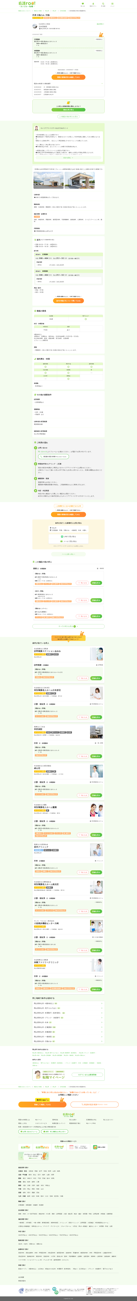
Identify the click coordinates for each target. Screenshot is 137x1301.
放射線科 (107, 1256)
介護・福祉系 (68, 1214)
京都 (28, 1185)
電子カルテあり (45, 1063)
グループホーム (66, 1226)
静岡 (33, 1182)
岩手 (40, 1171)
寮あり (75, 1269)
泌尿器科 (86, 1256)
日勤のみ (34, 1065)
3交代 (25, 1244)
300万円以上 (22, 1235)
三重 (37, 1182)
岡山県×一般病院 (69, 1055)
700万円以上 (63, 1235)
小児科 (53, 1256)
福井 (43, 1174)
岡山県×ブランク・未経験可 (87, 1053)
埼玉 (34, 1178)
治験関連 (109, 1214)
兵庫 (33, 1185)
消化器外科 (22, 1256)
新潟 (30, 1174)
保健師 (35, 1205)
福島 (58, 1171)
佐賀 (33, 1196)
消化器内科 (51, 1253)
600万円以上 (53, 1235)
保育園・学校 (87, 1214)
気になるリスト (108, 1119)
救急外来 (42, 1214)
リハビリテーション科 (34, 1260)
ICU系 (48, 1214)
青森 (36, 1171)
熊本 (42, 1196)
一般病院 (98, 1063)
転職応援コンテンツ (58, 1123)
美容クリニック (74, 1222)
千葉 (39, 1178)
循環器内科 (60, 1253)
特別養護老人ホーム (101, 1222)
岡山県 (47, 11)
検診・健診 (77, 1214)
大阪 (24, 1185)
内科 (36, 1253)
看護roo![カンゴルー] (24, 11)
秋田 (49, 1171)
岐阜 (28, 1182)
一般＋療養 (36, 1222)
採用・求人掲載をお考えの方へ (56, 1131)
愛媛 (33, 1192)
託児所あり (82, 1269)
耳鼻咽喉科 (72, 1256)
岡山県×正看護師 (46, 1055)
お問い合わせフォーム (30, 1131)
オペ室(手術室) (32, 1214)
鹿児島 (56, 1196)
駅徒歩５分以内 (50, 1269)
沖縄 (61, 1196)
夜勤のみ (39, 1244)
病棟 (19, 1214)
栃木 (48, 1178)
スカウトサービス (41, 1123)
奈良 (42, 1185)
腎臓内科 (76, 1253)
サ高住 (75, 1226)
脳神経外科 (30, 1256)
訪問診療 (96, 1214)
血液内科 (69, 1253)
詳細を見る (96, 583)
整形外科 (39, 1256)
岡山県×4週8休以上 (38, 1053)
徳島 (24, 1192)
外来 (79, 1063)
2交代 (20, 1244)
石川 (39, 1174)
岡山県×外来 (36, 1055)
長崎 (37, 1196)
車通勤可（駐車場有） (57, 1063)
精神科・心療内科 (97, 1256)
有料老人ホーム (37, 1226)
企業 (111, 1226)
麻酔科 (114, 1256)
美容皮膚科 (29, 1253)
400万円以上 (33, 1235)
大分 (46, 1196)
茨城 (43, 1178)
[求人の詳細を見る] (68, 664)
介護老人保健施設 (24, 1226)
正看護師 (85, 1063)
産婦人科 (60, 1256)
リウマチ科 (22, 1260)
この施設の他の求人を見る (68, 116)
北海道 (31, 1171)
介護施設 (91, 1222)
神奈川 (29, 1178)
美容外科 (21, 1253)
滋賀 (37, 1185)
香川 (28, 1192)
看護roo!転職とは (24, 1119)
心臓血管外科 (107, 1253)
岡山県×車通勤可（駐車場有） (69, 1053)
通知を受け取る (68, 110)
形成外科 (46, 1256)
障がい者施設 (83, 1226)
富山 (34, 1174)
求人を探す (73, 1119)
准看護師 (91, 1063)
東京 (24, 1178)
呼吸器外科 (97, 1253)
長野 (52, 1174)
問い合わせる (42, 452)
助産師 (41, 1205)
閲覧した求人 (22, 1123)
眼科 (65, 1256)
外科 (90, 1253)
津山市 (54, 11)
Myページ (38, 1119)
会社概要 (21, 1277)
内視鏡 (103, 1214)
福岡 (28, 1196)
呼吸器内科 (42, 1253)
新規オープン (22, 1269)
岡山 (28, 1189)
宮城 (45, 1171)
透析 (53, 1214)
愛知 (24, 1182)
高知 (37, 1192)
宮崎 (51, 1196)
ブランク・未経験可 (71, 1063)
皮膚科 (80, 1256)
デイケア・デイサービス (51, 1226)
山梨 (48, 1174)
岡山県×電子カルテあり (52, 1053)
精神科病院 (54, 1222)
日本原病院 (63, 11)
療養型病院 (45, 1222)
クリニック (63, 1222)
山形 (54, 1171)
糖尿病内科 (84, 1253)
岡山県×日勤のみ (80, 1055)
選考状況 (55, 1119)
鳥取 (33, 1189)
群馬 (52, 1178)
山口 (42, 1189)
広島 (24, 1189)
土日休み (41, 1269)
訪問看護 (59, 1214)
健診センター (93, 1226)
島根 (37, 1189)
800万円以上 (74, 1235)
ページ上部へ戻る (68, 554)
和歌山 (47, 1185)
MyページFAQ (91, 1123)
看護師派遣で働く (75, 1123)
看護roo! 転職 (38, 11)
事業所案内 (22, 1281)
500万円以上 (43, 1235)
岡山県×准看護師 (57, 1055)
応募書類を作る (91, 1119)
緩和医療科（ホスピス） (62, 1260)
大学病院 (29, 1222)
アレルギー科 (47, 1260)
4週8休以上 (35, 1063)
